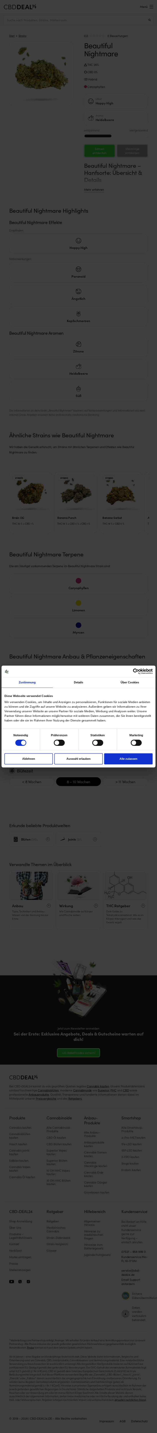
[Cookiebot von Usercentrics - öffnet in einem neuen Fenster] (136, 671)
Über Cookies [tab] (130, 682)
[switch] (59, 743)
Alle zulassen (128, 758)
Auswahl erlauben (78, 758)
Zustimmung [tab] (27, 682)
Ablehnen (28, 758)
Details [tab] (78, 682)
